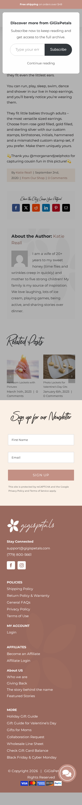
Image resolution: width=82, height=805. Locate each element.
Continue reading (41, 63)
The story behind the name (30, 689)
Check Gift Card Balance (27, 750)
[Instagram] (22, 565)
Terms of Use (18, 616)
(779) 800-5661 (19, 554)
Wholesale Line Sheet (25, 744)
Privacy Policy (16, 490)
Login (11, 632)
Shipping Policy (20, 589)
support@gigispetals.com (28, 548)
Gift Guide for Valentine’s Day (31, 723)
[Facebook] (11, 565)
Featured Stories (21, 696)
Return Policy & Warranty (28, 595)
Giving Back (17, 683)
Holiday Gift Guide (22, 716)
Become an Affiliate (23, 654)
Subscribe (58, 49)
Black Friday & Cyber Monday (31, 757)
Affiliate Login (18, 660)
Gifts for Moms (19, 730)
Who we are (17, 677)
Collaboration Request (25, 737)
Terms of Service (39, 490)
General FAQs (18, 602)
